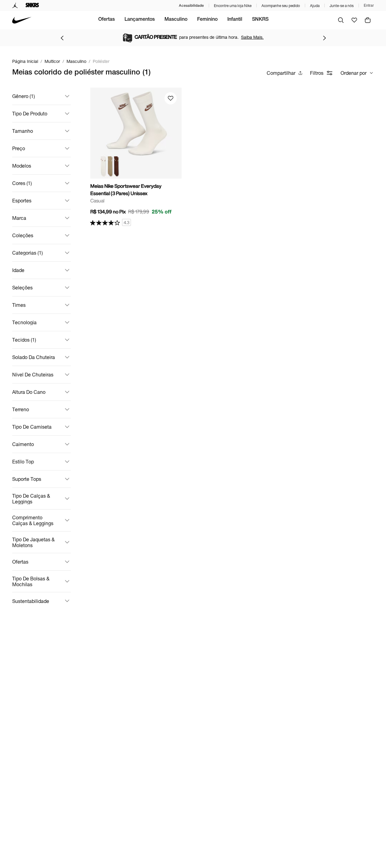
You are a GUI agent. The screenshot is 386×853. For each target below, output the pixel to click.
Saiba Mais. (252, 37)
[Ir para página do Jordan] (15, 5)
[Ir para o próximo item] (324, 38)
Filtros (316, 73)
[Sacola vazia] (368, 20)
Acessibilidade (191, 5)
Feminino (207, 19)
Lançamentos (139, 19)
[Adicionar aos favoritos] (170, 98)
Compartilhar (281, 73)
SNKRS (260, 19)
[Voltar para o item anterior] (62, 38)
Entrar (369, 5)
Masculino (175, 19)
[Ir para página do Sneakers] (32, 5)
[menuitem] (106, 20)
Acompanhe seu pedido (281, 5)
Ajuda (314, 5)
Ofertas (106, 19)
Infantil (234, 19)
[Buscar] (341, 20)
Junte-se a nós (342, 5)
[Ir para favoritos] (354, 20)
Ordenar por (353, 73)
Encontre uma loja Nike (232, 5)
